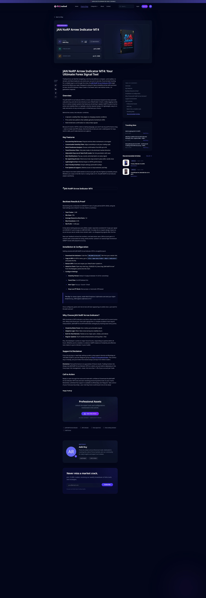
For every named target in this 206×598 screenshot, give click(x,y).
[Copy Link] (55, 96)
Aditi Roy (65, 42)
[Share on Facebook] (55, 93)
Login (137, 6)
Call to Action (128, 101)
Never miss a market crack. (134, 109)
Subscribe (107, 484)
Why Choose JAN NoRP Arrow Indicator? (136, 96)
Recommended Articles (133, 114)
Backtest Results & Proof (131, 91)
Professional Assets (132, 104)
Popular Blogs (84, 6)
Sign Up (145, 6)
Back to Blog (59, 17)
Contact (108, 6)
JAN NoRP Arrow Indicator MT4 (101, 83)
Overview (127, 86)
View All (148, 156)
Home (76, 6)
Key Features (128, 88)
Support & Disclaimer (131, 98)
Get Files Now (91, 414)
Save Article (95, 41)
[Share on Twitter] (55, 85)
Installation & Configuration (132, 93)
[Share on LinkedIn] (55, 89)
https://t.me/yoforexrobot (99, 357)
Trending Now (130, 111)
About (102, 6)
